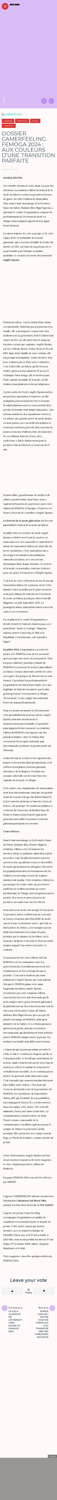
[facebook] (4, 93)
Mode (35, 121)
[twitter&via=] (4, 87)
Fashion (8, 121)
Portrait (8, 126)
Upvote (12, 1291)
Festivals (22, 121)
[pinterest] (4, 75)
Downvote (44, 1291)
